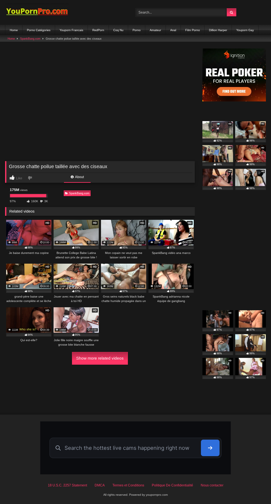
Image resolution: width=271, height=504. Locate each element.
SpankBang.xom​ (30, 38)
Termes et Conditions (128, 485)
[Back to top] (258, 491)
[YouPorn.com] (37, 12)
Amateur (155, 30)
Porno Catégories (38, 30)
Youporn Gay (245, 30)
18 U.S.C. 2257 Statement (67, 485)
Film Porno (192, 30)
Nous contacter (212, 485)
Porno (137, 30)
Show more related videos (100, 358)
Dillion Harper (218, 30)
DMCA (100, 485)
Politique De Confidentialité (172, 485)
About (79, 177)
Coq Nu (118, 30)
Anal (173, 30)
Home (14, 30)
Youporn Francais (71, 30)
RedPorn (98, 30)
